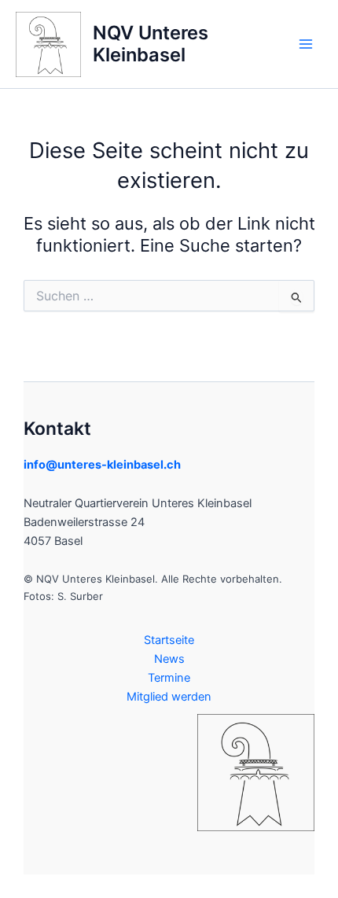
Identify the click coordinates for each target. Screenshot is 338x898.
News (169, 659)
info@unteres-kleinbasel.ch (102, 465)
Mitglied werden (169, 697)
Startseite (169, 640)
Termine (169, 678)
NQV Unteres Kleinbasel (150, 43)
